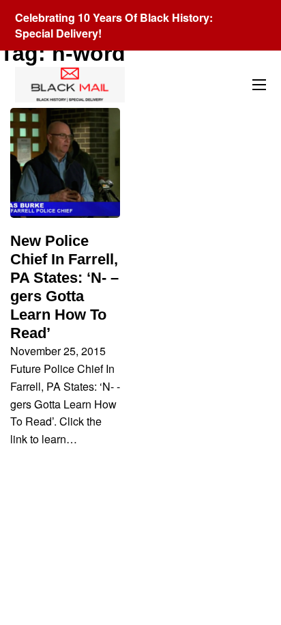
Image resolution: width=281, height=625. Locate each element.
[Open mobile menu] (259, 84)
